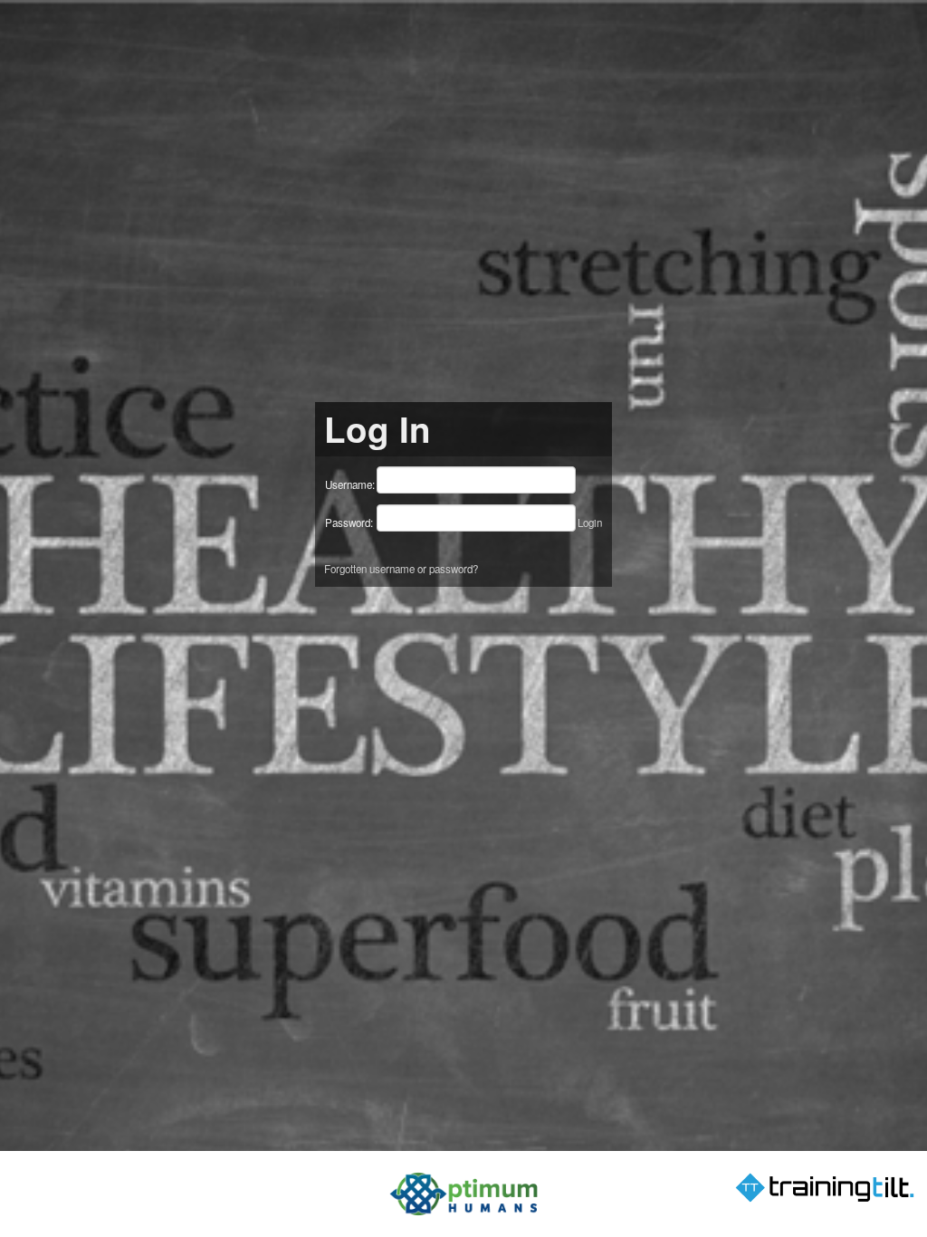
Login (590, 522)
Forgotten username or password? (401, 568)
